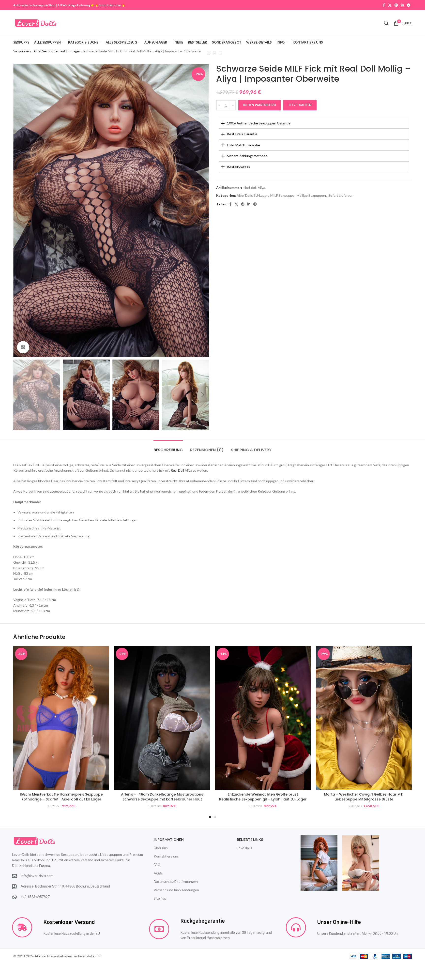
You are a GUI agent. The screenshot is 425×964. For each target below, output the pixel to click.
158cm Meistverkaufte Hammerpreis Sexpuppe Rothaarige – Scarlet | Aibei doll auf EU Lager (61, 797)
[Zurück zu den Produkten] (214, 54)
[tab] (168, 447)
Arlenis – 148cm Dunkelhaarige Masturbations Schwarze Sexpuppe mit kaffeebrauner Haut (162, 797)
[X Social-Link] (390, 5)
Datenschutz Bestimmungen (176, 881)
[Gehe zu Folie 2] (215, 817)
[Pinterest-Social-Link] (396, 5)
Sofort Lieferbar (110, 5)
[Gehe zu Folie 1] (210, 817)
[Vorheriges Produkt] (209, 54)
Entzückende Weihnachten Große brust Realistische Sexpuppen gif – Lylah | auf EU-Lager (263, 797)
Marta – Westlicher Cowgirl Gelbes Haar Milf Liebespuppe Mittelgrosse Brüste (364, 797)
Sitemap (160, 898)
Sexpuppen (22, 51)
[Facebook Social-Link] (384, 5)
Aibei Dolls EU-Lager (252, 195)
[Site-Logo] (35, 23)
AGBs (158, 873)
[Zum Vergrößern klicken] (23, 347)
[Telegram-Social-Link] (408, 5)
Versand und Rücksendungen (176, 890)
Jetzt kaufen (300, 105)
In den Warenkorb (259, 105)
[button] (19, 395)
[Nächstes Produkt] (220, 54)
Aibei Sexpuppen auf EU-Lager (56, 51)
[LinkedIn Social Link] (402, 5)
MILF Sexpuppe (282, 195)
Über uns (161, 848)
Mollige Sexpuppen (311, 195)
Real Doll (177, 470)
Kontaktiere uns (166, 856)
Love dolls (244, 848)
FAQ (157, 864)
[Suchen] (386, 23)
